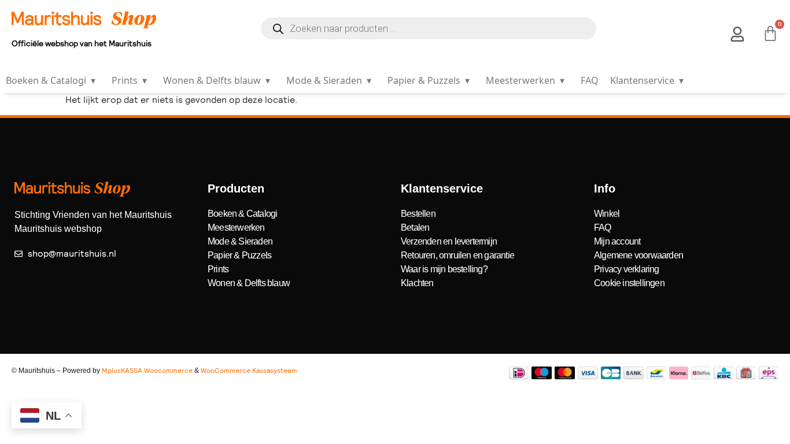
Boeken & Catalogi (50, 80)
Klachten (417, 283)
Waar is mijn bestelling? (444, 269)
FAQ (590, 80)
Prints (129, 80)
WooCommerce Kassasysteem (249, 370)
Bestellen (418, 214)
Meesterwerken (525, 80)
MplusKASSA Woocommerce (147, 370)
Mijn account (617, 241)
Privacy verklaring (626, 269)
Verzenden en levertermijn (449, 241)
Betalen (415, 227)
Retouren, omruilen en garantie (457, 255)
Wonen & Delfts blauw (216, 80)
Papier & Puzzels (428, 80)
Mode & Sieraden (328, 80)
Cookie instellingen (629, 283)
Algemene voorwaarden (638, 255)
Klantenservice (647, 80)
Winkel (606, 214)
